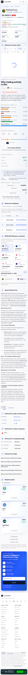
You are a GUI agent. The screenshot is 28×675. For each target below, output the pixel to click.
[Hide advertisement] (26, 672)
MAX (15, 48)
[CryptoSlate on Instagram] (21, 601)
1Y (12, 48)
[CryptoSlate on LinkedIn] (17, 601)
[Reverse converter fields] (14, 279)
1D (2, 48)
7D (5, 48)
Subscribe (14, 582)
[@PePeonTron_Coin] (14, 423)
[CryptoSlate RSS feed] (24, 601)
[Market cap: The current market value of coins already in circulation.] (7, 30)
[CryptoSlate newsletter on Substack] (10, 601)
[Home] (2, 6)
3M (10, 48)
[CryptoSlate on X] (2, 601)
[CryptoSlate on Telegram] (13, 601)
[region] (14, 223)
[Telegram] (16, 423)
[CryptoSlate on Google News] (6, 601)
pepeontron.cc (17, 416)
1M (7, 48)
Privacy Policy (10, 653)
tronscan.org (17, 420)
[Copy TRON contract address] (26, 433)
